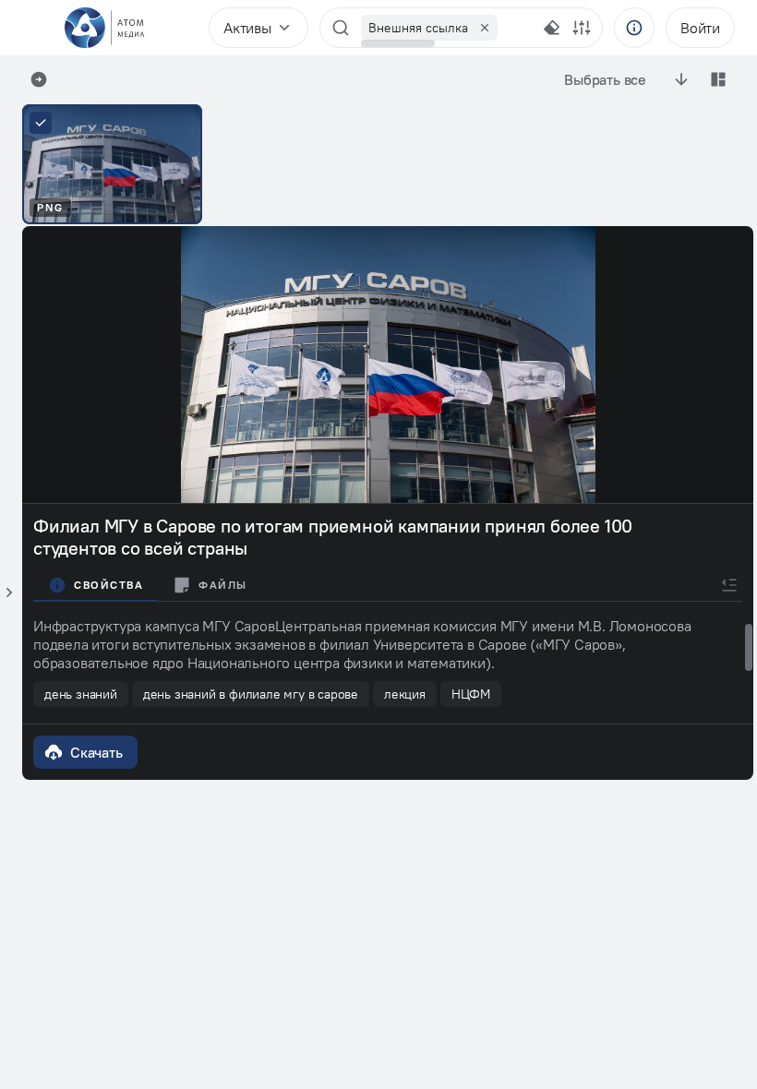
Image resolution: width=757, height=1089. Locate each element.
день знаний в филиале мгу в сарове (250, 694)
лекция (405, 694)
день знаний (80, 694)
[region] (446, 27)
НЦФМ (470, 694)
